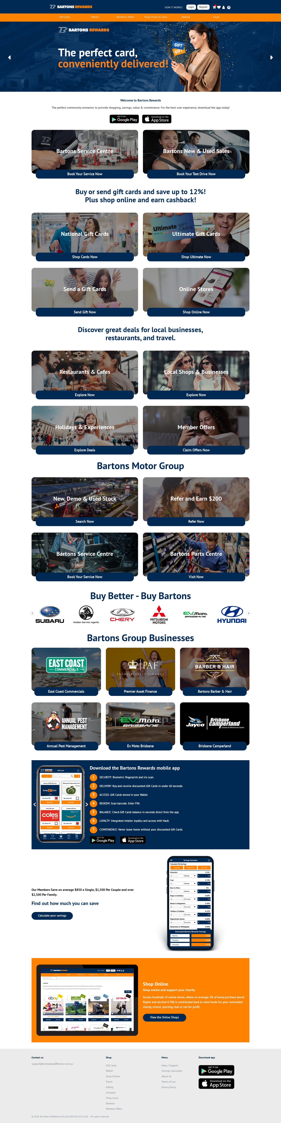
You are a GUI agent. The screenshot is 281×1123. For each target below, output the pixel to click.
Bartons (186, 17)
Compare (111, 1092)
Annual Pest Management (66, 746)
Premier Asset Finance (140, 692)
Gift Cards (64, 17)
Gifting (109, 1087)
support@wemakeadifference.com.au (52, 1064)
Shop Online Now (196, 312)
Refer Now (196, 522)
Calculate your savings (52, 916)
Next (248, 613)
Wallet (94, 17)
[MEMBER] (224, 7)
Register (203, 7)
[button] (9, 57)
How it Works (173, 7)
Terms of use (168, 1081)
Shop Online (113, 1076)
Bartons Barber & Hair (215, 692)
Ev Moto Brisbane (140, 746)
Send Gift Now (85, 312)
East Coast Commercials (66, 692)
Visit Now (196, 577)
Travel (109, 1081)
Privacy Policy (168, 1087)
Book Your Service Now (84, 174)
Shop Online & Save (155, 17)
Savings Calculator (171, 1071)
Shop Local (112, 1098)
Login (191, 7)
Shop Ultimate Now (196, 257)
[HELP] (229, 7)
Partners (110, 1103)
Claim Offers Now (196, 450)
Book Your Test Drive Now (196, 174)
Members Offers (125, 17)
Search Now (85, 522)
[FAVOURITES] (219, 7)
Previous (32, 613)
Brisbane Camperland (215, 746)
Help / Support (169, 1065)
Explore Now (84, 395)
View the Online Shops (164, 1017)
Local (216, 17)
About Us (166, 1076)
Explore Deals (84, 450)
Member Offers (114, 1109)
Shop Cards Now (84, 257)
